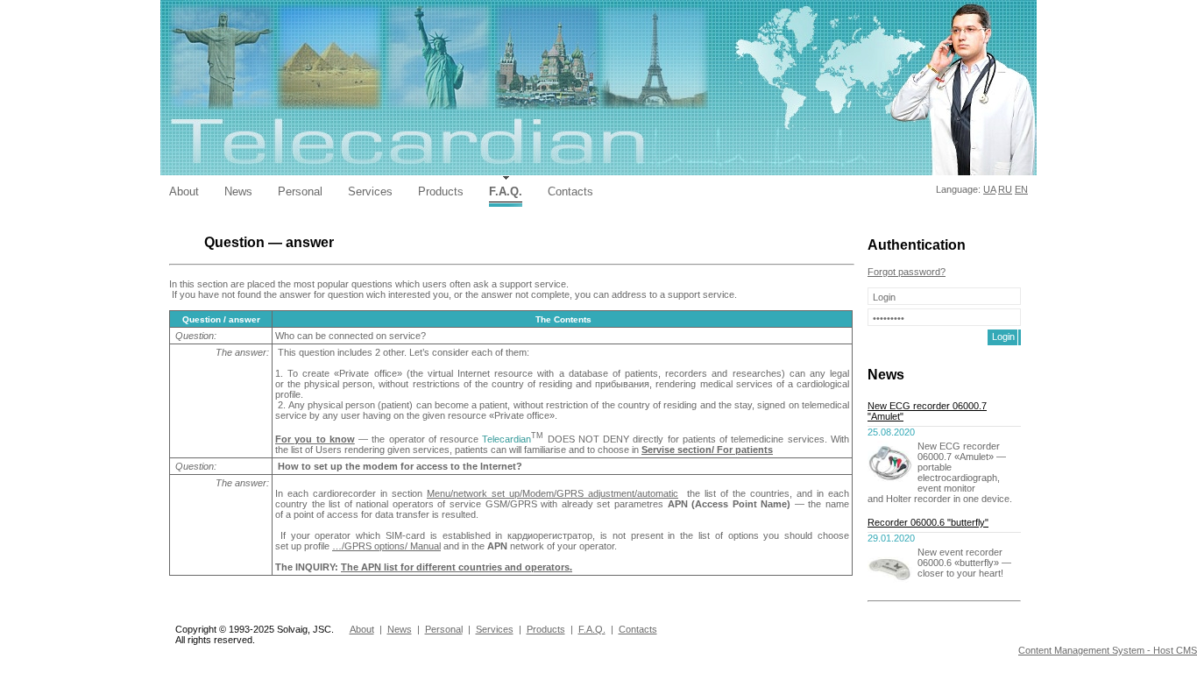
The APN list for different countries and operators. (456, 567)
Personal (300, 191)
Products (441, 191)
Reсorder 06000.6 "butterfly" (928, 522)
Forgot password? (907, 271)
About (184, 191)
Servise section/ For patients (707, 449)
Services (370, 191)
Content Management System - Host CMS (1107, 650)
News (238, 191)
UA (989, 189)
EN (1021, 189)
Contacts (570, 191)
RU (1005, 189)
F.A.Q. (505, 191)
